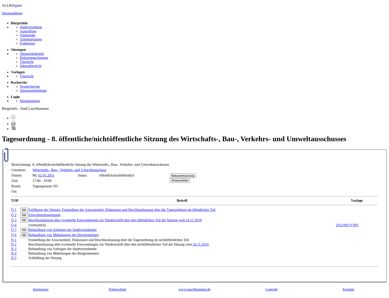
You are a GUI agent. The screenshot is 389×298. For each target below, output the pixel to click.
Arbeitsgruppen (31, 39)
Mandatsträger (30, 101)
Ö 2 (13, 215)
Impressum (40, 289)
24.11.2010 (201, 244)
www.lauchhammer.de (194, 289)
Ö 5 (13, 230)
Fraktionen (27, 43)
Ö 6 (13, 235)
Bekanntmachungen (34, 58)
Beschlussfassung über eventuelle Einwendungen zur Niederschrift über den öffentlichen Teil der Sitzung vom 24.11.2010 (115, 220)
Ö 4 (13, 225)
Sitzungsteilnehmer (33, 90)
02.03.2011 (46, 175)
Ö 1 (13, 210)
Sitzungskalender (32, 54)
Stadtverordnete (31, 27)
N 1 (13, 240)
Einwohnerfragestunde (44, 215)
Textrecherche (30, 86)
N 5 (13, 258)
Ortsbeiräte (27, 35)
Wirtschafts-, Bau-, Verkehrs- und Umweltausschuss (69, 170)
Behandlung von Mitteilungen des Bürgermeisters (63, 235)
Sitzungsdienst (12, 13)
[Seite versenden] (13, 118)
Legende (271, 289)
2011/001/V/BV (347, 225)
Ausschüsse (28, 31)
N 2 (13, 244)
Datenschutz (117, 289)
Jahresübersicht (30, 66)
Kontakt (348, 289)
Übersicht (27, 62)
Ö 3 (13, 220)
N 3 (13, 249)
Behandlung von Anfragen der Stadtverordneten (62, 230)
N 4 (13, 253)
